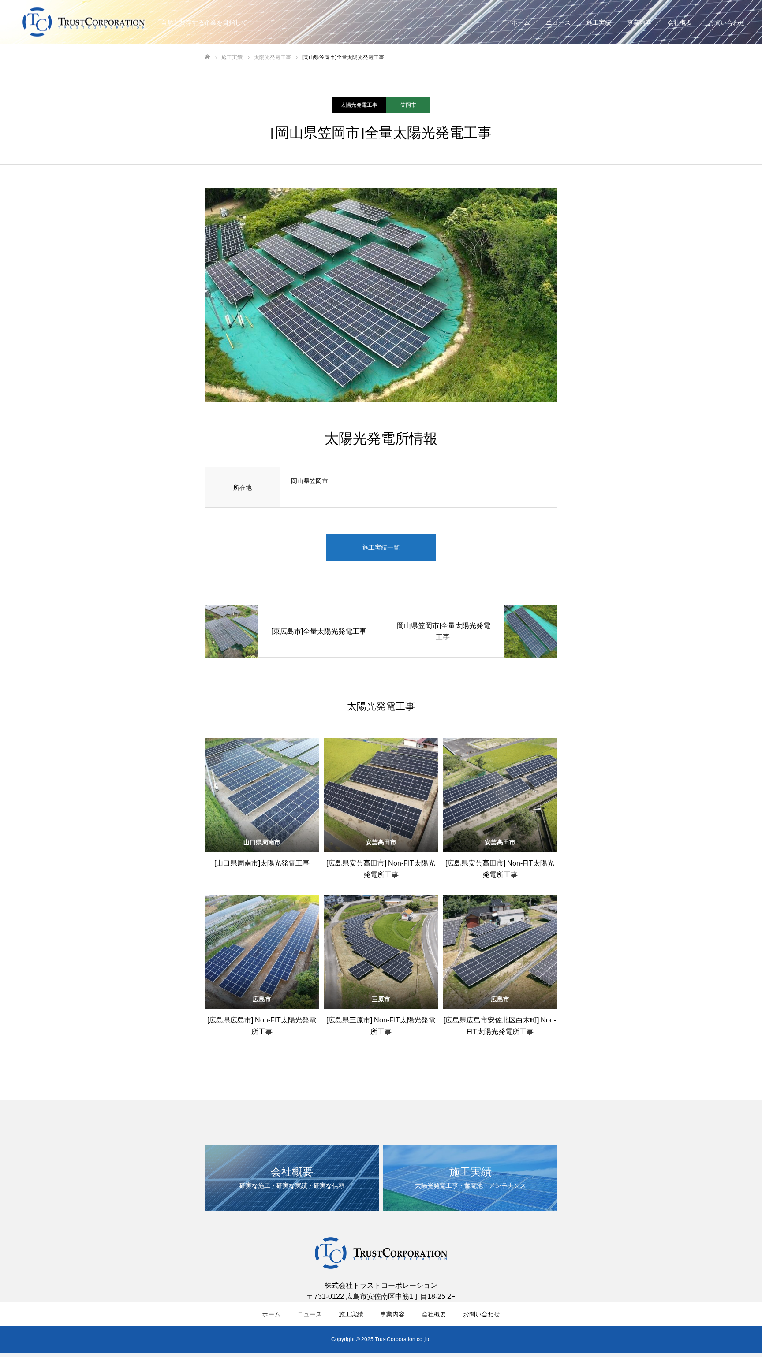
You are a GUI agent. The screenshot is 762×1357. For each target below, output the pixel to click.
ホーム (521, 22)
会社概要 (680, 22)
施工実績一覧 (381, 547)
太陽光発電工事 (358, 105)
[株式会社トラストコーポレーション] (84, 22)
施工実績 (598, 22)
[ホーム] (207, 57)
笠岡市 (408, 105)
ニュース (558, 22)
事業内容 (639, 22)
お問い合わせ (726, 22)
